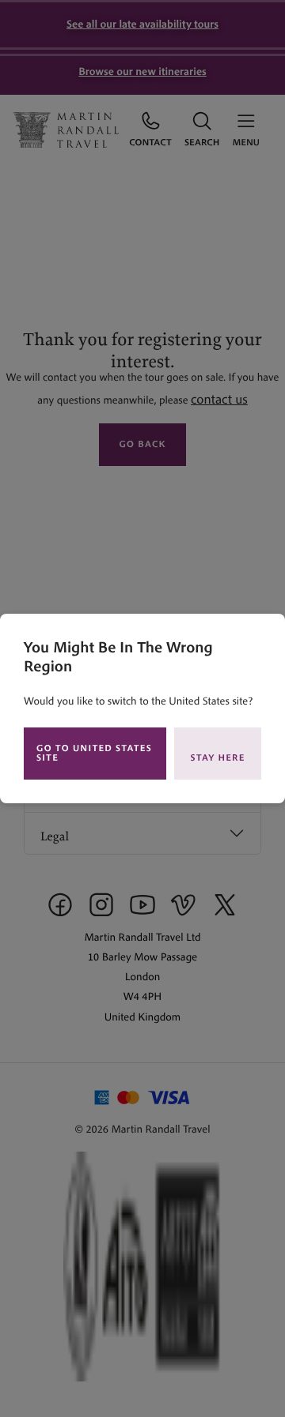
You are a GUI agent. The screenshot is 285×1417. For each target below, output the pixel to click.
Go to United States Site (94, 753)
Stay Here (218, 758)
